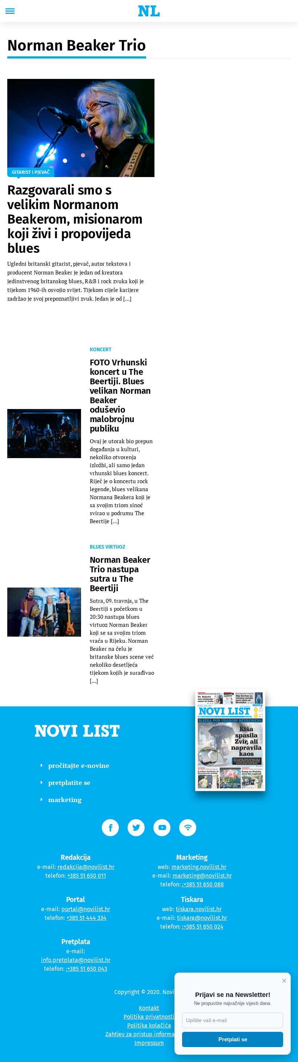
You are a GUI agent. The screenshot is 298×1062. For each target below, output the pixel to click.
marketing (64, 799)
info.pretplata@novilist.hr (75, 960)
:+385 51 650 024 (203, 926)
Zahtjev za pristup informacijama (149, 1034)
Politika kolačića (149, 1025)
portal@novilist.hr (85, 909)
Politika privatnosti (149, 1016)
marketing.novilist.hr (199, 866)
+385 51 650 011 (86, 875)
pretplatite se (69, 782)
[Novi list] (149, 10)
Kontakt (149, 1008)
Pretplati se (232, 1039)
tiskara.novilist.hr (199, 909)
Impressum (149, 1042)
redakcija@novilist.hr (85, 866)
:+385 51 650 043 (86, 968)
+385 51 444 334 (86, 917)
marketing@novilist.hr (202, 875)
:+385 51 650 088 (203, 884)
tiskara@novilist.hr (202, 917)
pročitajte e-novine (78, 765)
